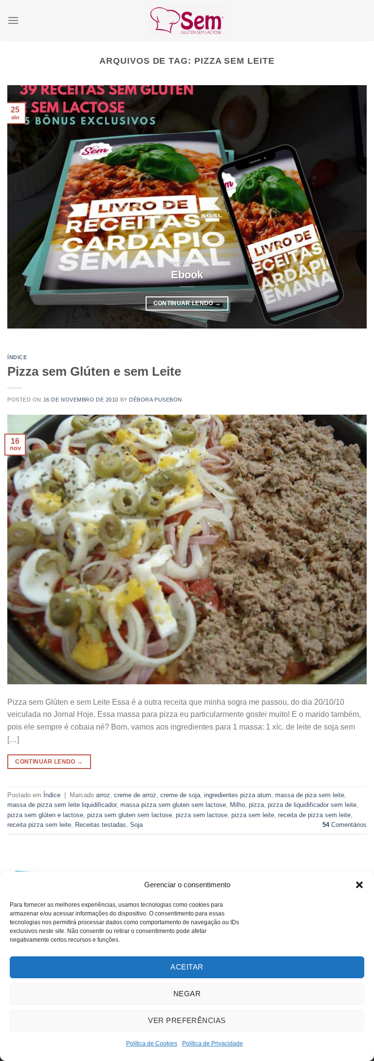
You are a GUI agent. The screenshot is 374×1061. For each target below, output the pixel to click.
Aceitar (186, 967)
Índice (17, 357)
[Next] (347, 207)
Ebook (187, 275)
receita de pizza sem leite (314, 815)
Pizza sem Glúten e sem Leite (94, 371)
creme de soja (180, 795)
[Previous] (27, 207)
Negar (187, 993)
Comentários (344, 824)
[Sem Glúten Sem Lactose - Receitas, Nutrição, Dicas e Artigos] (187, 20)
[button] (359, 885)
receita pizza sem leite (39, 824)
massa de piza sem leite (309, 795)
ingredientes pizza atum (237, 795)
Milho (237, 804)
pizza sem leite (252, 815)
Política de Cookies (151, 1043)
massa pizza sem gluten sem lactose (173, 804)
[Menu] (13, 20)
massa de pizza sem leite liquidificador (61, 804)
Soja (136, 824)
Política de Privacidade (212, 1043)
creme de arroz (135, 795)
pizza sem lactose (201, 815)
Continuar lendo (187, 303)
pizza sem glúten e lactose (45, 815)
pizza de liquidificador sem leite (312, 804)
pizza (256, 804)
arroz (103, 795)
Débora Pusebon (155, 399)
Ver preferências (186, 1020)
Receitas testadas (100, 824)
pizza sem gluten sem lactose (129, 815)
